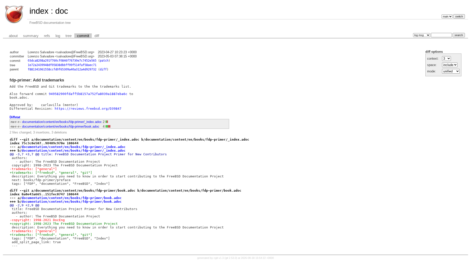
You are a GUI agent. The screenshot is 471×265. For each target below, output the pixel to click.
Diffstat (15, 117)
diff (96, 36)
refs (47, 36)
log (57, 36)
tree (68, 36)
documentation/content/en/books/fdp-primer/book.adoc (60, 126)
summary (31, 36)
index (39, 10)
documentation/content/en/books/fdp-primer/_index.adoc (62, 122)
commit (83, 36)
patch (104, 60)
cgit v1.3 (219, 257)
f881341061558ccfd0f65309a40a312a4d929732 (62, 69)
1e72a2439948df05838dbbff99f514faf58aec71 (62, 65)
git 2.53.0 (230, 257)
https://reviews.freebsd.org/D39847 (88, 108)
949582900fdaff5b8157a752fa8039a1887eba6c (88, 94)
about (13, 36)
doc (61, 10)
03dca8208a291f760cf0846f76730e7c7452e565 (62, 60)
